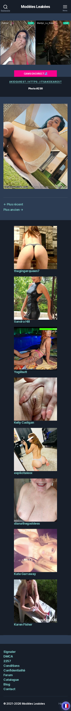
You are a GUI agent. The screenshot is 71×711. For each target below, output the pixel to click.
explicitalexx (23, 473)
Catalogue (11, 679)
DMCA (8, 656)
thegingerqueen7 (26, 271)
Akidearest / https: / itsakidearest (35, 81)
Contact (9, 689)
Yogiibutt (20, 372)
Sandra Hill (22, 321)
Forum (8, 675)
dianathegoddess (27, 523)
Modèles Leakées (35, 6)
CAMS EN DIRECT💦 (35, 73)
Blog (6, 684)
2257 (7, 661)
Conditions (11, 666)
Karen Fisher (23, 624)
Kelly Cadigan (24, 422)
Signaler (9, 652)
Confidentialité (14, 670)
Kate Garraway (25, 574)
